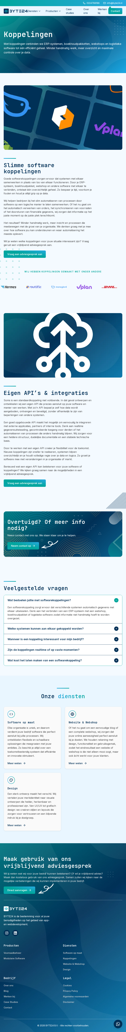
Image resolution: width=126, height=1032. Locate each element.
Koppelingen (70, 958)
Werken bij (9, 996)
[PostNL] (99, 287)
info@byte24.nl (114, 3)
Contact (115, 11)
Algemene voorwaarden (76, 996)
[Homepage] (16, 11)
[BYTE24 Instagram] (7, 933)
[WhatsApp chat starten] (118, 1024)
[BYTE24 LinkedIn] (15, 933)
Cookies (67, 985)
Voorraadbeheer (12, 953)
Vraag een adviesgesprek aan (24, 254)
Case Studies (11, 1002)
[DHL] (74, 287)
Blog (6, 991)
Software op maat (72, 953)
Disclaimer (68, 1002)
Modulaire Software (14, 958)
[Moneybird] (24, 287)
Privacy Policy (70, 991)
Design (67, 969)
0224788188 (93, 3)
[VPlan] (49, 287)
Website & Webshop (74, 964)
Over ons (8, 985)
